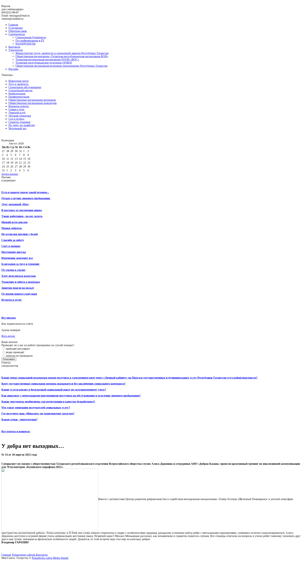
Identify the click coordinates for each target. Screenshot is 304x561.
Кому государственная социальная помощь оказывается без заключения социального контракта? (63, 383)
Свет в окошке (10, 246)
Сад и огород (16, 118)
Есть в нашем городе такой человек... (25, 192)
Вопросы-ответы (18, 106)
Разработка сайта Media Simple (50, 557)
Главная (13, 24)
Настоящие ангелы (13, 252)
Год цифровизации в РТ (29, 40)
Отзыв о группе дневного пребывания (26, 198)
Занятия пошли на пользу (17, 287)
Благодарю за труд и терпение (20, 263)
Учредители (15, 49)
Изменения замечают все (17, 258)
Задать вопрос (9, 174)
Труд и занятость (18, 84)
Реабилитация (16, 93)
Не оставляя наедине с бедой (19, 234)
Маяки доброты (11, 228)
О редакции (15, 27)
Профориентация (18, 96)
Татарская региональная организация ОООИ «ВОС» (47, 59)
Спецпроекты (16, 34)
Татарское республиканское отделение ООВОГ (43, 62)
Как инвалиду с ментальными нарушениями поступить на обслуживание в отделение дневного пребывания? (71, 395)
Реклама (13, 68)
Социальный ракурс (20, 90)
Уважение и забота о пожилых (20, 281)
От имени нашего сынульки (19, 293)
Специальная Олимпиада (30, 37)
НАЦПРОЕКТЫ (25, 43)
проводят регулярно (17, 348)
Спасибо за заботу (12, 240)
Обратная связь (17, 31)
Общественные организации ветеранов (32, 99)
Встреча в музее (11, 299)
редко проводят (14, 352)
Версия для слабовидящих (12, 8)
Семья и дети (16, 109)
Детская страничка (19, 115)
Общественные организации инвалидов (32, 103)
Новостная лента (18, 80)
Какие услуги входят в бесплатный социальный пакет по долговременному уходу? (53, 389)
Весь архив (8, 336)
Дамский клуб (17, 112)
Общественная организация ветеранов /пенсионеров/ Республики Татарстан (61, 65)
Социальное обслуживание (24, 87)
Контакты (14, 46)
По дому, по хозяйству (21, 125)
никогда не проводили (19, 355)
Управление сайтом (24, 554)
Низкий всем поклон (14, 222)
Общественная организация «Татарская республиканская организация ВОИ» (61, 56)
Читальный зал (17, 128)
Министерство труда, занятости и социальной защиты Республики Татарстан (62, 53)
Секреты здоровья (19, 122)
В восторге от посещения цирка (21, 210)
